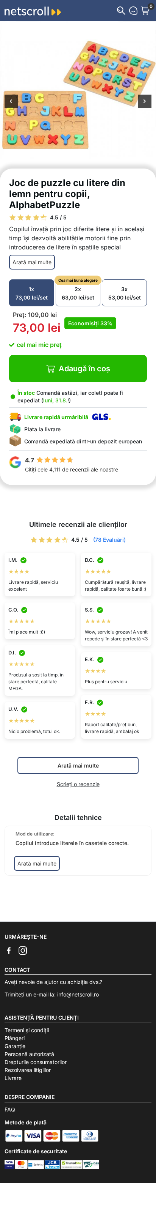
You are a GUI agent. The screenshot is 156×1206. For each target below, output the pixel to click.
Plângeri (15, 1038)
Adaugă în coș (84, 368)
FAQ (10, 1109)
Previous (11, 102)
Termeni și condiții (27, 1030)
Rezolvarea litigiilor (28, 1070)
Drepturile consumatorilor (36, 1062)
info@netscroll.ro (78, 994)
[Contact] (133, 10)
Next (144, 102)
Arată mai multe (31, 262)
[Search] (121, 10)
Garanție (15, 1046)
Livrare (13, 1078)
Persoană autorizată (29, 1054)
